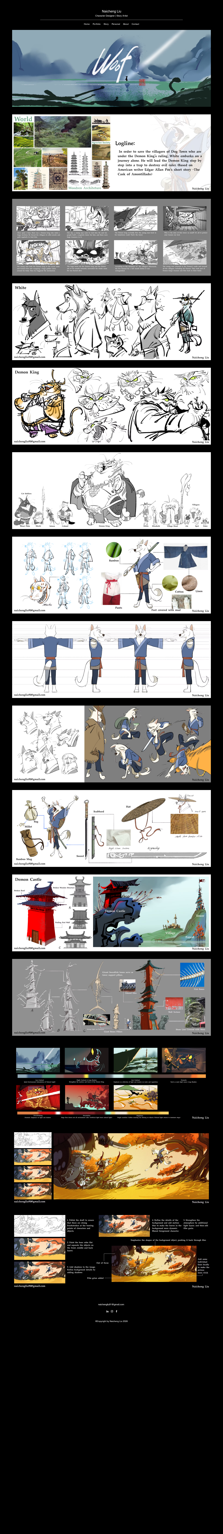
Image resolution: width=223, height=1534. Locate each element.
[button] (106, 24)
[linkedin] (107, 1311)
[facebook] (116, 1311)
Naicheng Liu (111, 11)
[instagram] (111, 1311)
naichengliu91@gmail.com (111, 1304)
